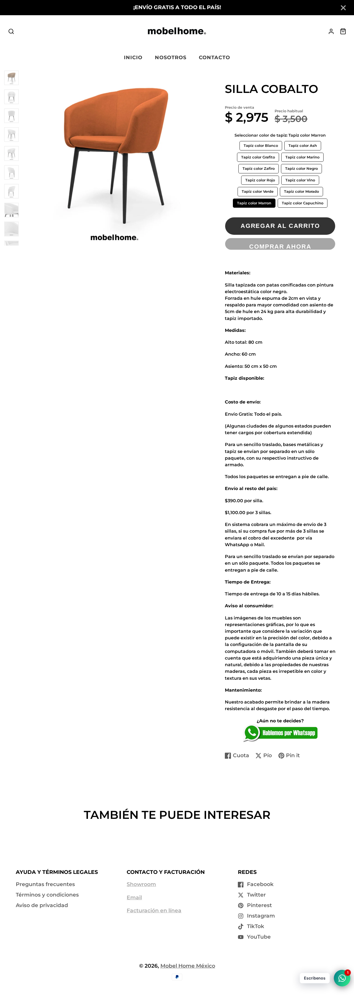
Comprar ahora (280, 246)
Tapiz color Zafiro (258, 167)
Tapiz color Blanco (260, 144)
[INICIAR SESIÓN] (331, 31)
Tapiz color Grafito (258, 156)
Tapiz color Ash (303, 144)
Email (134, 897)
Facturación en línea (154, 910)
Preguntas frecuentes (45, 884)
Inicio (133, 57)
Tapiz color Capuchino (302, 202)
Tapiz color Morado (301, 190)
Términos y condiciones (47, 895)
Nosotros (170, 57)
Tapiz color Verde (257, 190)
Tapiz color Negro (301, 167)
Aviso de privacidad (42, 905)
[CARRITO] (343, 31)
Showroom (141, 884)
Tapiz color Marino (302, 156)
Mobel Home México (187, 966)
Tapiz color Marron (254, 202)
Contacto (214, 57)
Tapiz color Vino (300, 179)
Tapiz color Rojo (260, 179)
